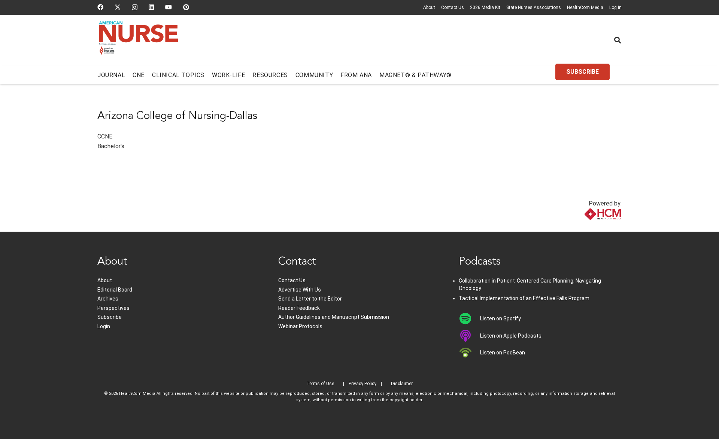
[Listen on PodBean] (469, 353)
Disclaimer (402, 383)
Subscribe (109, 317)
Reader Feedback (299, 308)
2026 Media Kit (485, 7)
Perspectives (113, 308)
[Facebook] (100, 7)
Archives (107, 299)
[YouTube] (168, 7)
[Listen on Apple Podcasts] (469, 336)
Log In (615, 7)
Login (103, 326)
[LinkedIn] (151, 7)
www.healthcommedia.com (586, 227)
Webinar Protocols (300, 326)
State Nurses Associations (533, 7)
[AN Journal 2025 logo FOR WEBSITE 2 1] (138, 40)
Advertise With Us (299, 290)
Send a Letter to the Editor (310, 299)
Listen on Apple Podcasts (510, 336)
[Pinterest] (186, 7)
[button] (617, 40)
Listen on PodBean (502, 353)
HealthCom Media (585, 7)
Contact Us (452, 7)
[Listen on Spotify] (469, 318)
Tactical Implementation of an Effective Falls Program (524, 298)
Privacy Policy (362, 383)
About (429, 7)
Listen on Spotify (500, 318)
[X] (118, 7)
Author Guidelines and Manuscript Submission (333, 317)
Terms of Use (320, 383)
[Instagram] (134, 7)
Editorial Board (114, 290)
